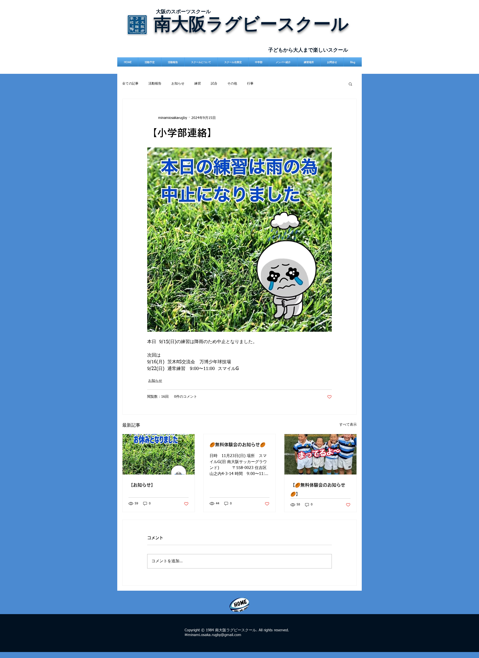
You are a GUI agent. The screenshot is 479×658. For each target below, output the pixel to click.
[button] (350, 84)
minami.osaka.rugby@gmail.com (214, 635)
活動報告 (154, 83)
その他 (232, 83)
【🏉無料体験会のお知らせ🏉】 (317, 489)
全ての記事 (130, 83)
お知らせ (177, 83)
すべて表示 (348, 424)
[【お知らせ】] (158, 454)
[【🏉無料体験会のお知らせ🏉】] (320, 454)
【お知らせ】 (141, 485)
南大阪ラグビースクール (251, 23)
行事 (250, 83)
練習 (197, 83)
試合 (214, 83)
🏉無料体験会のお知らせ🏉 (237, 444)
